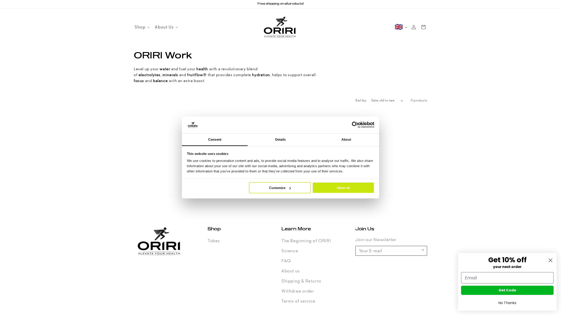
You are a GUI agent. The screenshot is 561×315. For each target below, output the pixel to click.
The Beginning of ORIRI (306, 240)
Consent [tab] (214, 139)
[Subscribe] (422, 250)
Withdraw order (297, 291)
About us (290, 271)
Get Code (507, 290)
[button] (141, 27)
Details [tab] (280, 139)
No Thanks (507, 302)
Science (289, 251)
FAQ (286, 261)
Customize (277, 188)
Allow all (343, 188)
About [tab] (346, 139)
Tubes (214, 240)
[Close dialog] (550, 260)
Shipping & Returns (301, 281)
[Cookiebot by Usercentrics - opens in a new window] (355, 125)
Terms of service (298, 301)
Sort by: (361, 100)
